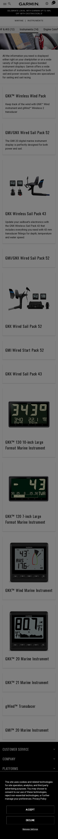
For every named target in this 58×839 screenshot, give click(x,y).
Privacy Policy (39, 798)
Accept (30, 809)
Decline (30, 820)
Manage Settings (30, 829)
